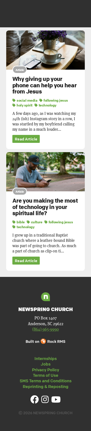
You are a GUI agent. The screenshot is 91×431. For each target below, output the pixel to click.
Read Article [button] (26, 139)
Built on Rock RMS (45, 341)
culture (36, 222)
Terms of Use (45, 375)
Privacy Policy (45, 369)
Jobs (46, 364)
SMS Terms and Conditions (46, 380)
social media (26, 100)
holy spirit (24, 105)
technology (47, 105)
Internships (45, 358)
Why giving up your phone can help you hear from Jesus (44, 85)
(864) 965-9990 (45, 329)
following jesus (55, 100)
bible (20, 222)
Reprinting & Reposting (45, 386)
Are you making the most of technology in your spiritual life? (45, 207)
